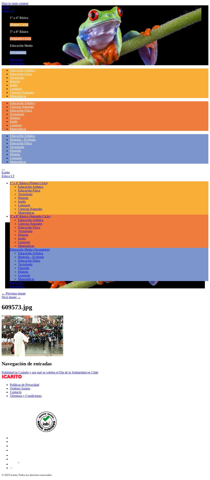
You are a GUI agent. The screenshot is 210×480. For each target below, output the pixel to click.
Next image (11, 297)
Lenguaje (16, 88)
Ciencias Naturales (22, 92)
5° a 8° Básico (30, 216)
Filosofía (15, 150)
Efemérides (17, 63)
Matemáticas (18, 96)
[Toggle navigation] (3, 169)
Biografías (16, 59)
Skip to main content (15, 3)
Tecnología (17, 77)
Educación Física (21, 74)
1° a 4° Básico (29, 183)
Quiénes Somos (20, 388)
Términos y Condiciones (26, 396)
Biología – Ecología (23, 139)
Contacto (16, 392)
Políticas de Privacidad (24, 384)
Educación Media (30, 249)
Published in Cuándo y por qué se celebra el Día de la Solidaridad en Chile (50, 372)
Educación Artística (22, 70)
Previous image (14, 293)
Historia (15, 81)
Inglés (14, 85)
